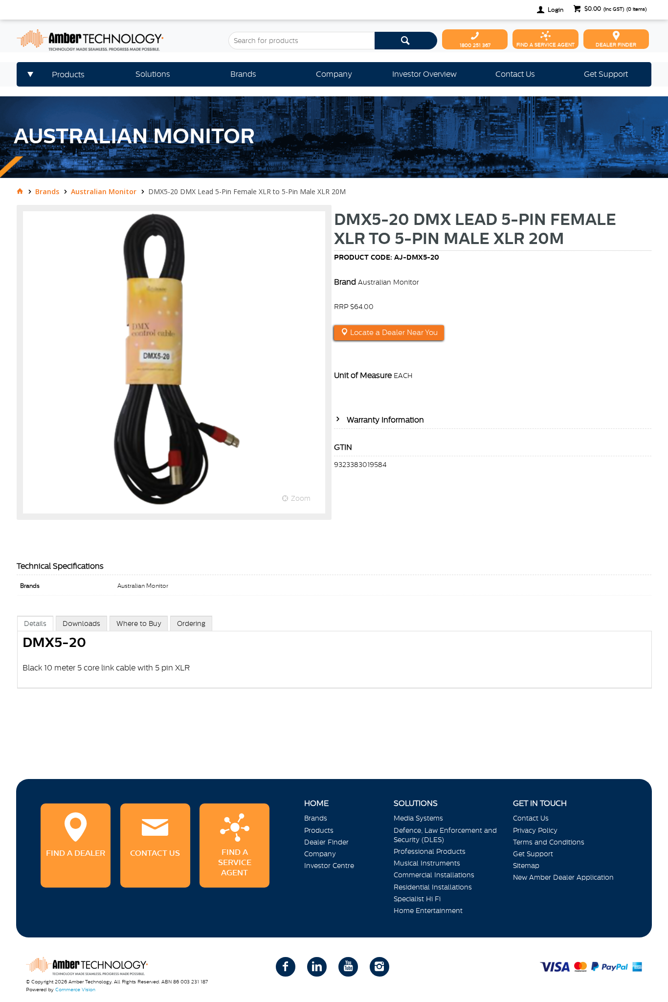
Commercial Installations (434, 875)
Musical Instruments (427, 863)
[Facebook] (285, 967)
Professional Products (430, 851)
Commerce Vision (75, 989)
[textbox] (301, 40)
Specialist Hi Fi (417, 899)
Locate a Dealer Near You (393, 332)
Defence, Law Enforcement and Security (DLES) (445, 835)
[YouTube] (348, 967)
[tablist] (334, 662)
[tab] (35, 623)
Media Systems (418, 818)
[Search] (406, 40)
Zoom (301, 498)
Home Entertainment (428, 910)
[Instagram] (379, 967)
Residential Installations (433, 887)
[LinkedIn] (317, 967)
